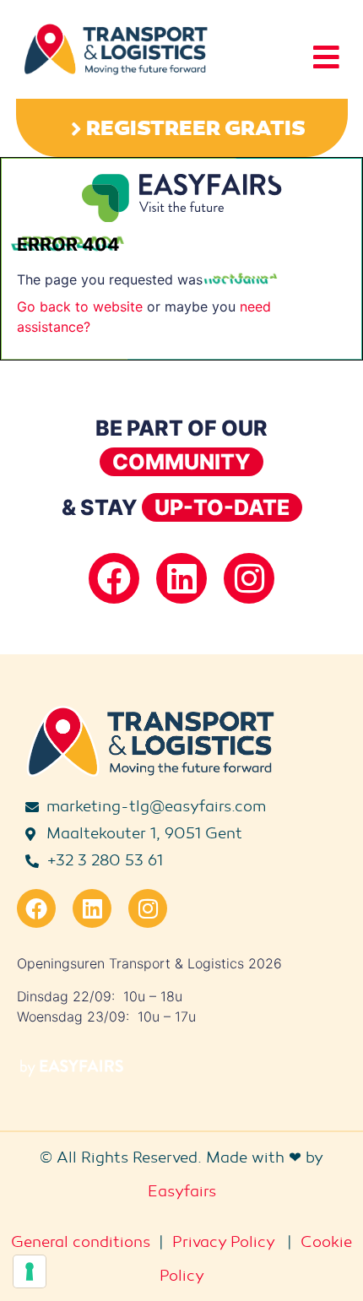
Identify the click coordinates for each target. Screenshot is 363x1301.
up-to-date (222, 507)
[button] (182, 128)
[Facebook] (114, 578)
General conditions (80, 1242)
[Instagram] (249, 578)
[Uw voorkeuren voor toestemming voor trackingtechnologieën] (30, 1271)
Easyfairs (182, 1191)
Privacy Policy (223, 1242)
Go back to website (80, 306)
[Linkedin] (181, 578)
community (181, 461)
